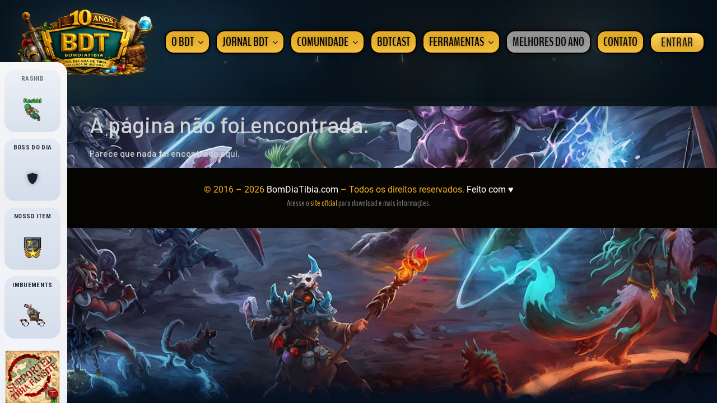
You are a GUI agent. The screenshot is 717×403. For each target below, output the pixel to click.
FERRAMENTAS (456, 42)
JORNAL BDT (245, 42)
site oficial (323, 203)
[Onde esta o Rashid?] (32, 110)
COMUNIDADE (322, 42)
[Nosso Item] (32, 247)
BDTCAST (393, 42)
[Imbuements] (32, 316)
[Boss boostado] (32, 178)
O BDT (182, 42)
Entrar (677, 42)
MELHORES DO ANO (548, 42)
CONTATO (620, 42)
